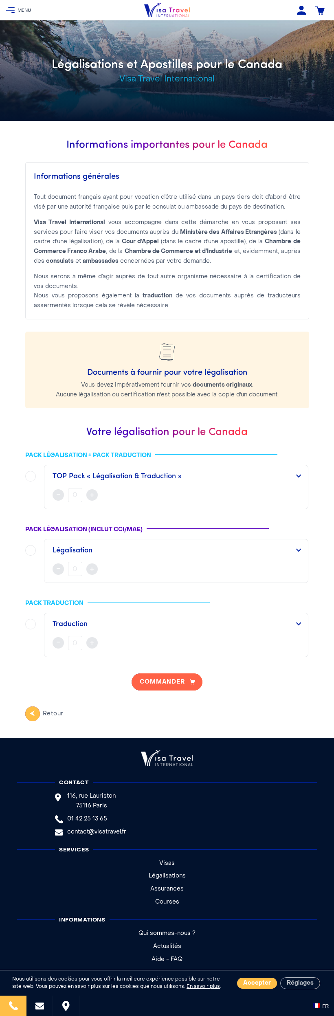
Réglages (300, 983)
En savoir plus (203, 986)
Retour (53, 714)
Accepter (257, 983)
